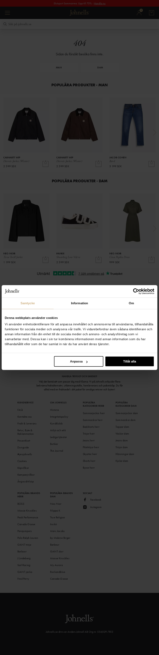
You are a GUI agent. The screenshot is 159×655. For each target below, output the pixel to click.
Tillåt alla (129, 361)
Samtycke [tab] (27, 303)
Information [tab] (79, 303)
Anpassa (76, 361)
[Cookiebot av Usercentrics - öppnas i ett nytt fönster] (136, 291)
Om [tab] (131, 303)
